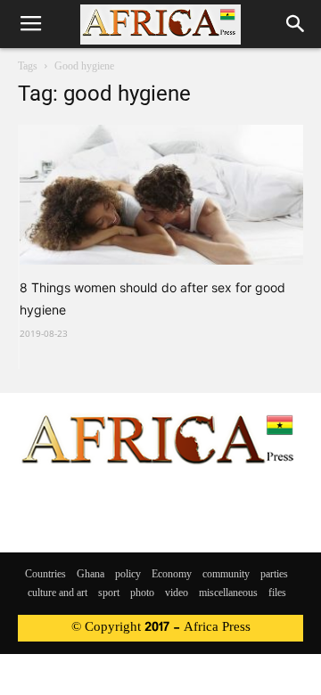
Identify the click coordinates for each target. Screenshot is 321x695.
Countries (45, 575)
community (226, 575)
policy (128, 575)
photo (142, 593)
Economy (172, 575)
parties (274, 575)
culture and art (57, 593)
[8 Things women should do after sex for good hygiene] (161, 195)
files (277, 593)
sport (108, 593)
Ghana (90, 575)
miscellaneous (228, 593)
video (176, 593)
